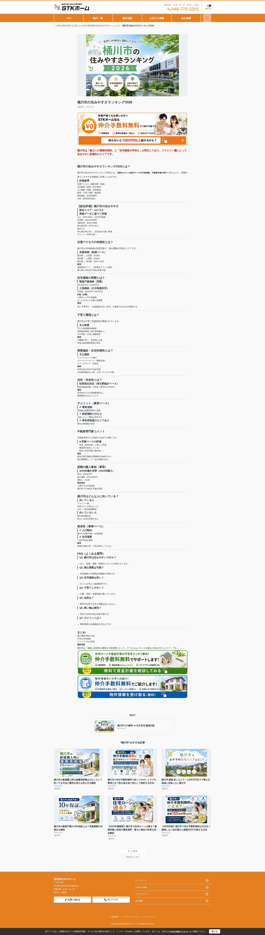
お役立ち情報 (156, 18)
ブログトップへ (132, 857)
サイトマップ (150, 917)
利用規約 (115, 917)
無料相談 (127, 18)
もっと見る (132, 851)
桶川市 (81, 107)
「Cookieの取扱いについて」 (179, 932)
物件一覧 (98, 18)
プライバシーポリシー (132, 917)
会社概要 (186, 18)
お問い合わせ (74, 899)
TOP (68, 18)
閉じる (215, 931)
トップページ (141, 880)
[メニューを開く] (207, 18)
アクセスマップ (142, 894)
